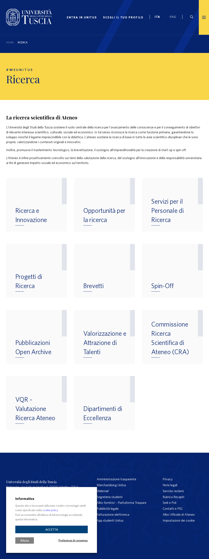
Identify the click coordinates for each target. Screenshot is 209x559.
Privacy (168, 479)
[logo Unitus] (29, 24)
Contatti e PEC (173, 508)
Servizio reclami (173, 491)
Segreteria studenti (109, 497)
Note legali (170, 485)
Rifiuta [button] (24, 540)
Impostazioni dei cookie (179, 520)
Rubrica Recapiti (173, 497)
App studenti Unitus (110, 520)
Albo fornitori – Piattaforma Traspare (121, 502)
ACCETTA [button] (51, 529)
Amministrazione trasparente (116, 479)
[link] (159, 17)
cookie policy (50, 510)
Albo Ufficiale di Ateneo (179, 514)
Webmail (103, 491)
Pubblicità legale (108, 508)
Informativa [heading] (24, 498)
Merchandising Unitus (111, 485)
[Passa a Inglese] (174, 17)
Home (10, 42)
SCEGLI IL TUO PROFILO (123, 17)
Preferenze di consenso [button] (73, 540)
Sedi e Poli (169, 502)
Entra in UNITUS (82, 17)
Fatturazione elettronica (113, 514)
